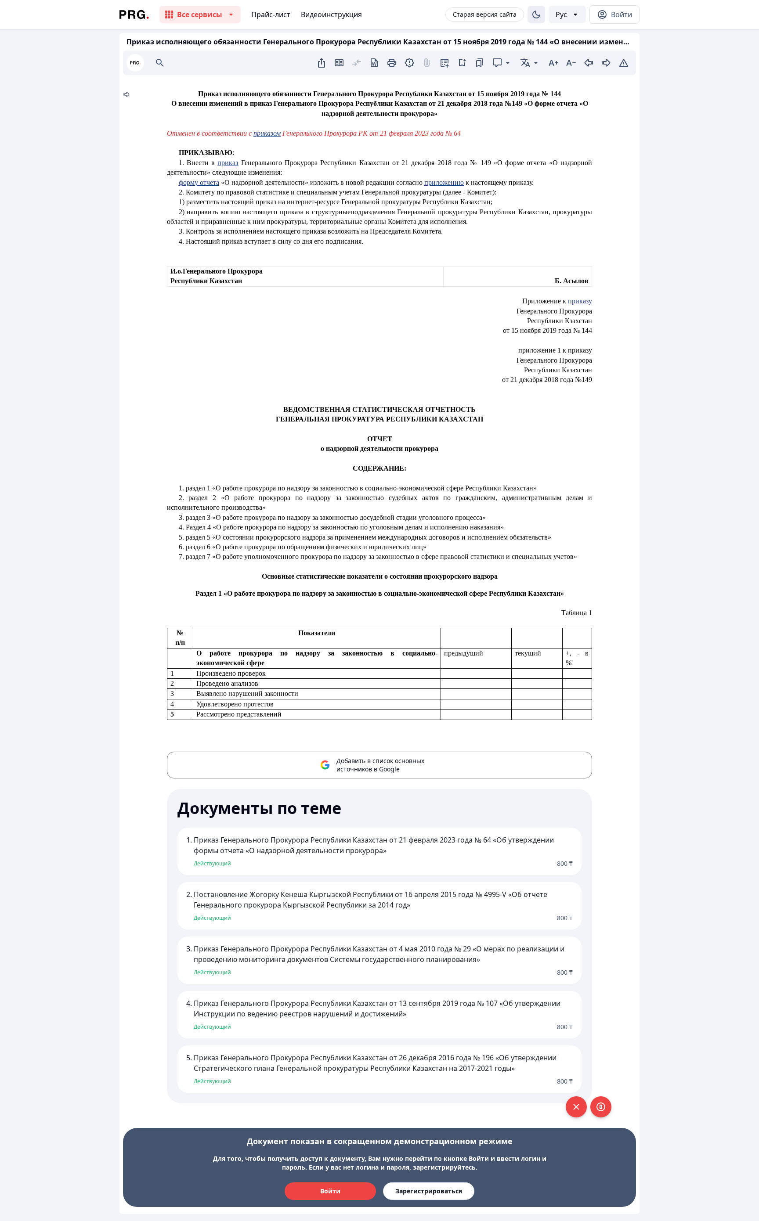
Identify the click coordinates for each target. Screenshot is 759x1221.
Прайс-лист (270, 14)
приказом (267, 133)
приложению (444, 182)
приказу (580, 301)
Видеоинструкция (331, 14)
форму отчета (199, 182)
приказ (227, 162)
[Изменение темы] (536, 14)
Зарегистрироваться (428, 1191)
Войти (330, 1191)
